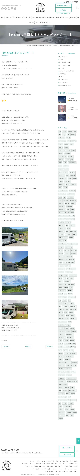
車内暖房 (64, 403)
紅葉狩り (74, 331)
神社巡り (73, 394)
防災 (60, 306)
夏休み (64, 135)
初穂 (72, 160)
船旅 (75, 131)
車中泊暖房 (70, 403)
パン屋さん (61, 247)
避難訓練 (72, 341)
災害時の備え (65, 306)
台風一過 (61, 147)
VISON (60, 166)
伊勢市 (60, 406)
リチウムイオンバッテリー (70, 353)
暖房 (60, 403)
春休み (60, 350)
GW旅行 (60, 287)
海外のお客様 (67, 153)
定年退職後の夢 (62, 381)
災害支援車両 (69, 206)
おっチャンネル (62, 194)
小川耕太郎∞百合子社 (63, 309)
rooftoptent (71, 303)
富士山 (72, 209)
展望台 (69, 322)
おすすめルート (63, 83)
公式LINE (63, 10)
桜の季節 (65, 350)
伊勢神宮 (72, 409)
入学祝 (71, 287)
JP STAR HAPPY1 (62, 372)
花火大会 (74, 372)
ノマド (66, 275)
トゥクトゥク (67, 181)
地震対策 (61, 344)
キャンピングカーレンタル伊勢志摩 (66, 284)
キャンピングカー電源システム (65, 256)
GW (66, 272)
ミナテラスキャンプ (63, 172)
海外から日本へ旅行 (63, 384)
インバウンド (72, 172)
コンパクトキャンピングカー (65, 369)
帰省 (60, 135)
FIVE (67, 231)
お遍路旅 (73, 135)
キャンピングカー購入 (71, 378)
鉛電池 (60, 262)
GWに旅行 (61, 275)
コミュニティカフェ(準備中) (66, 71)
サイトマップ (74, 471)
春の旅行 (73, 347)
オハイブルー (70, 197)
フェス (73, 150)
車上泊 (68, 228)
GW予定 (70, 272)
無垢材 (65, 312)
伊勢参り (61, 153)
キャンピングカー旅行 (63, 328)
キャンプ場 (71, 219)
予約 (68, 141)
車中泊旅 (65, 188)
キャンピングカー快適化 (69, 262)
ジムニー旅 (61, 409)
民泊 (60, 390)
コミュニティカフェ (63, 219)
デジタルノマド (62, 291)
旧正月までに (61, 225)
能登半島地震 (61, 206)
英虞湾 (71, 144)
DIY (67, 225)
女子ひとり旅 (61, 138)
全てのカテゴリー (64, 57)
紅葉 (67, 175)
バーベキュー (61, 415)
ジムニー (61, 144)
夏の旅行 (61, 359)
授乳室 (67, 315)
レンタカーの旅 (62, 141)
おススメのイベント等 (65, 85)
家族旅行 (75, 412)
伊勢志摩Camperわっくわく (65, 222)
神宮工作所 (72, 175)
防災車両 (71, 350)
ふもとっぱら (61, 175)
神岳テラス (72, 225)
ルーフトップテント (63, 303)
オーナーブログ (63, 80)
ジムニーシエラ (62, 228)
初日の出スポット (62, 322)
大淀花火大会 (61, 378)
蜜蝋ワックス (73, 309)
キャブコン (61, 272)
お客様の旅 (4, 340)
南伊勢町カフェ (73, 231)
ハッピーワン (61, 365)
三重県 (60, 188)
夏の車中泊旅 (67, 359)
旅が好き (61, 281)
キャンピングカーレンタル (64, 150)
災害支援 (73, 203)
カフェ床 (61, 312)
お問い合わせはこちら (63, 6)
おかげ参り (70, 156)
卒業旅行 (66, 287)
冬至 (69, 397)
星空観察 (66, 144)
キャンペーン (61, 315)
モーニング (74, 244)
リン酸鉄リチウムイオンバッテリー (66, 259)
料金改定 (61, 353)
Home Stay (65, 390)
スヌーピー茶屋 (68, 247)
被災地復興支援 (62, 209)
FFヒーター (73, 400)
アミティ (74, 269)
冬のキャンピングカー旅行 (64, 331)
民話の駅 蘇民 (71, 297)
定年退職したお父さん (72, 381)
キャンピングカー (67, 406)
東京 (68, 209)
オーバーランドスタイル (64, 347)
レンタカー (66, 253)
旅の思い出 (73, 253)
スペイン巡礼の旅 (62, 241)
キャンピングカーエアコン (64, 362)
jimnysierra (65, 200)
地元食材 (61, 294)
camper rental (73, 200)
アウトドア (68, 412)
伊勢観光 (75, 178)
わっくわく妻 (70, 278)
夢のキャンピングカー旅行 (64, 325)
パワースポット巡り (64, 65)
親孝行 (72, 387)
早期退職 (71, 238)
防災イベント (73, 306)
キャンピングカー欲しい (64, 387)
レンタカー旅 (72, 191)
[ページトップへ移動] (77, 451)
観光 (69, 300)
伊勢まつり (61, 160)
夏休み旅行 (74, 362)
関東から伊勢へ (69, 334)
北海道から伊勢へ (72, 163)
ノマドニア (69, 291)
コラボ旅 (61, 68)
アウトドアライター (63, 238)
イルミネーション (62, 178)
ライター (75, 234)
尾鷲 (65, 197)
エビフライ (61, 234)
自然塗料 (71, 312)
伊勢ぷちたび (61, 184)
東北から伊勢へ (62, 337)
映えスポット (73, 319)
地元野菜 (70, 294)
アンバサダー (68, 234)
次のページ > (50, 346)
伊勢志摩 (61, 419)
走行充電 (68, 269)
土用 (68, 135)
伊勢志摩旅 (61, 203)
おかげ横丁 (65, 166)
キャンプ (68, 184)
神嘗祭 (60, 163)
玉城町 (60, 341)
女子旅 (61, 60)
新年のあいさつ (70, 194)
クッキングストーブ (63, 216)
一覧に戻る (28, 346)
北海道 (69, 178)
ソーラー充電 (61, 269)
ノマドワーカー (73, 275)
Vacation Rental (72, 390)
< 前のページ (6, 346)
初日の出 (72, 328)
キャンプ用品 (71, 213)
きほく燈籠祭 (61, 375)
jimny (60, 200)
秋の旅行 (73, 315)
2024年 (60, 197)
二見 (60, 300)
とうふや (61, 250)
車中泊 (66, 409)
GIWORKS (67, 203)
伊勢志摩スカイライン (63, 319)
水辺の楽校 (66, 341)
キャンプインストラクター (64, 244)
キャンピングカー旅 (63, 191)
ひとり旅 (70, 131)
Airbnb (67, 394)
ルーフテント (61, 412)
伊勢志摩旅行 (67, 281)
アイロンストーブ (62, 213)
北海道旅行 (73, 141)
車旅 (67, 415)
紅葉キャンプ (61, 334)
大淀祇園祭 (68, 375)
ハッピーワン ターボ (71, 365)
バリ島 (60, 278)
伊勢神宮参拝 (74, 250)
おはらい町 (66, 250)
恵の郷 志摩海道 (62, 297)
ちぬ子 (68, 372)
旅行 (60, 131)
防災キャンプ (70, 337)
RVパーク (74, 184)
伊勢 (64, 278)
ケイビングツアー (62, 156)
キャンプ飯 (71, 216)
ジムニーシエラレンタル (69, 344)
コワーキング (61, 231)
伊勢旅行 (61, 181)
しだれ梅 (61, 253)
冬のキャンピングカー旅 (64, 400)
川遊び (71, 415)
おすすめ (64, 131)
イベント (67, 160)
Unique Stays (61, 394)
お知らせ (61, 77)
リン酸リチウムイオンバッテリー (66, 356)
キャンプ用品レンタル (65, 62)
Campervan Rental (63, 397)
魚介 (65, 294)
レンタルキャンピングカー (64, 266)
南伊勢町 (64, 300)
